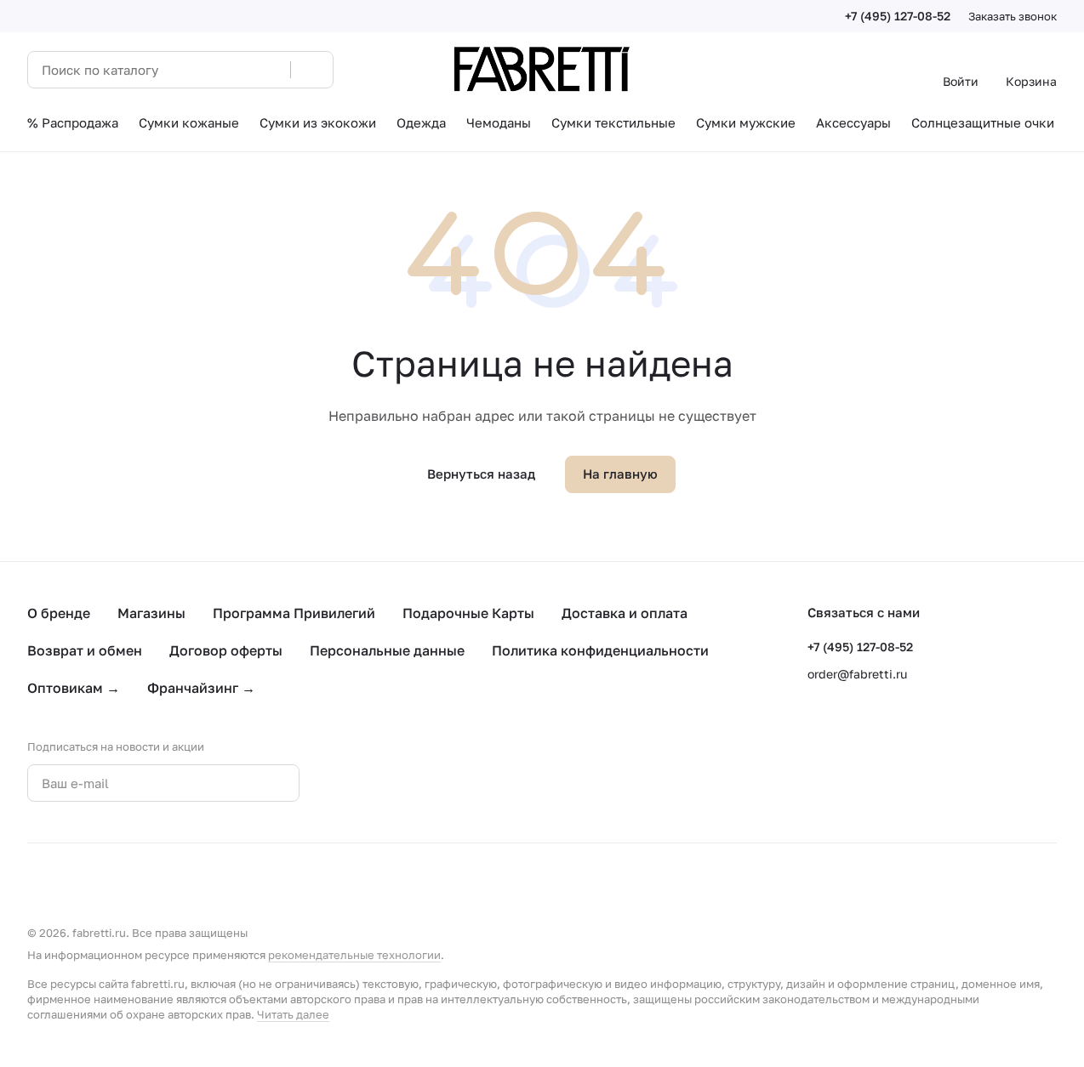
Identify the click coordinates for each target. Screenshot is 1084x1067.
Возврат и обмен (84, 650)
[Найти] (311, 70)
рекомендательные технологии (354, 955)
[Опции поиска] (234, 70)
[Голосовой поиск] (271, 70)
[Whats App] (421, 783)
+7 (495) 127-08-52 (897, 16)
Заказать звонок (1012, 16)
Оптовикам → (73, 687)
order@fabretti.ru (857, 674)
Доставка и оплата (624, 612)
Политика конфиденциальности (600, 650)
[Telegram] (387, 783)
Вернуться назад (481, 473)
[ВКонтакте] (353, 783)
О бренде (58, 612)
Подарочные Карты (468, 612)
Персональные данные (387, 650)
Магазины (151, 612)
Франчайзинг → (201, 687)
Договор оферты (225, 650)
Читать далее (293, 1014)
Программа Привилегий (294, 612)
